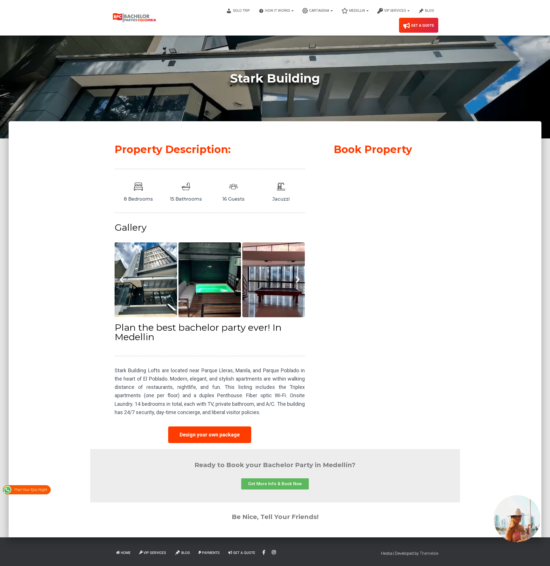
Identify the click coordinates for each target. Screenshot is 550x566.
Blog (429, 11)
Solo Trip (241, 11)
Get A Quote (422, 25)
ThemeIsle (429, 553)
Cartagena (319, 11)
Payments (211, 553)
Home (126, 553)
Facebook (264, 552)
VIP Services (395, 11)
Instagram (274, 552)
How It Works (278, 11)
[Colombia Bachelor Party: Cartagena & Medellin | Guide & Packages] (134, 18)
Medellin (357, 11)
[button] (121, 279)
